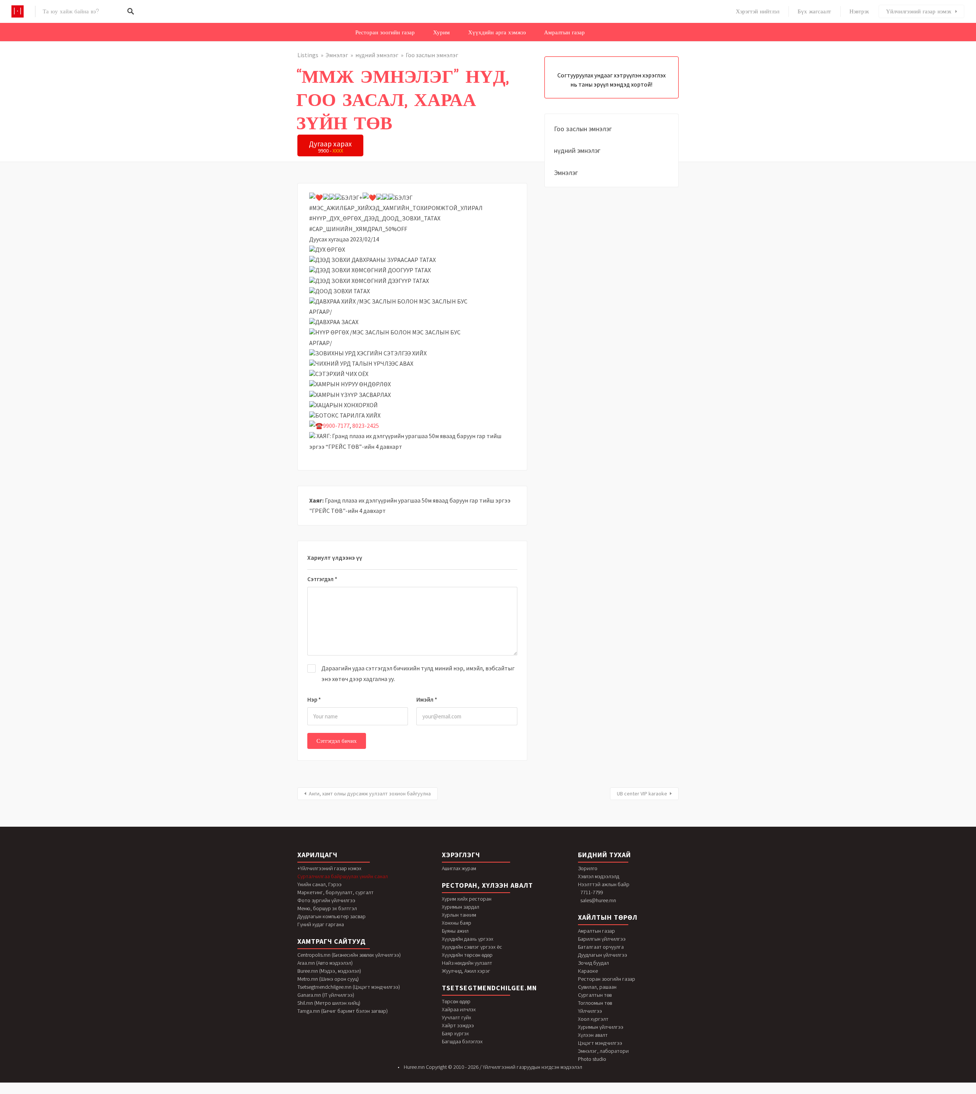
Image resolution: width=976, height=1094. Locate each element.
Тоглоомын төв (595, 1002)
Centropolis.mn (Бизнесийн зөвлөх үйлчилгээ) (349, 954)
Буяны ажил (455, 930)
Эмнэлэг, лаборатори (603, 1050)
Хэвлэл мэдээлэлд (598, 876)
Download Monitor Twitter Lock (458, 1092)
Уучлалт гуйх (456, 1017)
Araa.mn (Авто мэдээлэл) (325, 962)
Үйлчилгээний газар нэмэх (919, 11)
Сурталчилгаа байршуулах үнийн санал (342, 876)
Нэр (314, 699)
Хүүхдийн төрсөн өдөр (467, 954)
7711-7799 (591, 892)
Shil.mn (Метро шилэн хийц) (328, 1002)
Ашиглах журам (459, 868)
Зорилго (587, 868)
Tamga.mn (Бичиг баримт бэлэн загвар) (342, 1010)
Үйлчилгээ (590, 1010)
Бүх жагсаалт (814, 11)
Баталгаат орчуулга (601, 946)
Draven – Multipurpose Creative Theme (545, 1092)
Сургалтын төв (595, 994)
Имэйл (426, 699)
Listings (307, 55)
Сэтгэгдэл (322, 579)
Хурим (441, 32)
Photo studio (592, 1058)
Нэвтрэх (859, 11)
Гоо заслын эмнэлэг (432, 55)
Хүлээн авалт (593, 1034)
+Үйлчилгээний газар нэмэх (329, 868)
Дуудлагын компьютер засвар (331, 916)
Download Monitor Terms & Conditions (446, 1092)
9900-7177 (336, 425)
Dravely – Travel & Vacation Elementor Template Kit (529, 1092)
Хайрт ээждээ (458, 1025)
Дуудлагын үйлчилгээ (602, 954)
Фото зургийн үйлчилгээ (326, 900)
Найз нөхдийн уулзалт (467, 962)
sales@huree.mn (598, 900)
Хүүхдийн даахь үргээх (467, 938)
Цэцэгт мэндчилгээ (600, 1042)
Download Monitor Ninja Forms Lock (422, 1092)
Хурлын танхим (459, 914)
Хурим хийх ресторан (466, 898)
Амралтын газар (564, 32)
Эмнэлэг (337, 55)
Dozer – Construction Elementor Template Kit (471, 1092)
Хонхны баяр (456, 922)
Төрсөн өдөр (456, 1001)
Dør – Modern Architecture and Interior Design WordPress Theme (490, 1092)
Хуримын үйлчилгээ (600, 1026)
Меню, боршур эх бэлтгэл (327, 908)
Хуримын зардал (460, 906)
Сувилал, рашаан (597, 986)
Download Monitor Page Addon (434, 1092)
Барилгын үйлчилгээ (602, 938)
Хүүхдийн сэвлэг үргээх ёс (472, 946)
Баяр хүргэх (455, 1033)
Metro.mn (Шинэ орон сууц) (328, 978)
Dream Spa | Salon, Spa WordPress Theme (559, 1092)
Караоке (588, 970)
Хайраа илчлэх (459, 1009)
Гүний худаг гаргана (320, 924)
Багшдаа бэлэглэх (462, 1041)
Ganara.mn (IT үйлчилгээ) (325, 994)
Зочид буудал (593, 962)
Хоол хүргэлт (593, 1018)
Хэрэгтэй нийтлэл (757, 11)
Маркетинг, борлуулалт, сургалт (335, 892)
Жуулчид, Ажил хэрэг (466, 970)
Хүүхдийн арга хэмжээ (497, 32)
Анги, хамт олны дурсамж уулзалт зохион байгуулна (370, 793)
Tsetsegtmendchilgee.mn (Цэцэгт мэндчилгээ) (348, 986)
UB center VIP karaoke (642, 793)
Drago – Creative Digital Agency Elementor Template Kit (510, 1092)
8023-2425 (365, 425)
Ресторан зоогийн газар (385, 32)
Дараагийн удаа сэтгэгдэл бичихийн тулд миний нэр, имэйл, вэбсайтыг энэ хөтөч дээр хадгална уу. (418, 673)
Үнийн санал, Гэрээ (319, 884)
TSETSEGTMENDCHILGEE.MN (489, 987)
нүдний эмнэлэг (376, 55)
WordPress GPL (412, 1092)
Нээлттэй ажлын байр (603, 884)
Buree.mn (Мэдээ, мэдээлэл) (329, 970)
